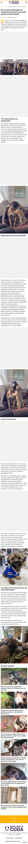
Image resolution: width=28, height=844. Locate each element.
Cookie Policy (18, 838)
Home (2, 6)
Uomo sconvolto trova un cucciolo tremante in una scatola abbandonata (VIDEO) (14, 807)
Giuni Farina (4, 17)
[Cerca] (26, 2)
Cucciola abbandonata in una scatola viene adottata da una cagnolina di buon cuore (13, 783)
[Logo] (14, 2)
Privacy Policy (9, 838)
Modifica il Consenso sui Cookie (14, 841)
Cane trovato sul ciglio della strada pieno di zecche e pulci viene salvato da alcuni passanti (13, 735)
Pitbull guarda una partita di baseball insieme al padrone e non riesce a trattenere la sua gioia (13, 759)
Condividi (24, 842)
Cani (5, 6)
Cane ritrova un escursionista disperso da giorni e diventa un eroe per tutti (13, 688)
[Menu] (1, 2)
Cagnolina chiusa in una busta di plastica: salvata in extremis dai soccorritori (12, 712)
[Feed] (14, 820)
